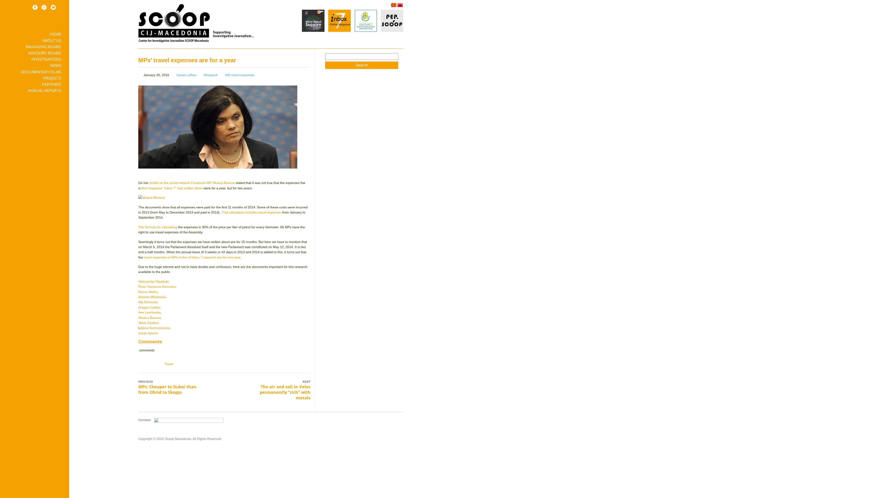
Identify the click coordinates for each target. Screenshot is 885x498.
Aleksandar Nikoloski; (153, 281)
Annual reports (44, 90)
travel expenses (242, 75)
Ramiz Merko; (148, 292)
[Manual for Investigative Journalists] (313, 21)
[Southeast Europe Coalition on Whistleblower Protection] (365, 21)
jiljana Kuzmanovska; (155, 328)
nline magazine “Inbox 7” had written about (172, 188)
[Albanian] (400, 5)
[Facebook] (35, 7)
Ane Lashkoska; (150, 312)
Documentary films (41, 71)
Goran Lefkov (186, 75)
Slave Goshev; (148, 323)
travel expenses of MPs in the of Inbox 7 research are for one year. (192, 257)
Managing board (43, 46)
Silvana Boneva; (150, 318)
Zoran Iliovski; (148, 333)
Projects (52, 78)
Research (211, 75)
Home (55, 34)
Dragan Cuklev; (149, 307)
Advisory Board (44, 53)
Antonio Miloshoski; (152, 297)
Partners (51, 84)
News (55, 65)
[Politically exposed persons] (392, 31)
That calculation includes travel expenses (251, 212)
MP (227, 75)
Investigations (46, 59)
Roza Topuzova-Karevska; (157, 286)
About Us (51, 40)
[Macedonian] (393, 5)
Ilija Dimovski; (148, 302)
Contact (144, 420)
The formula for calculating (157, 227)
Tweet (169, 364)
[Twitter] (53, 7)
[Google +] (44, 7)
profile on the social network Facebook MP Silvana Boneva (192, 183)
